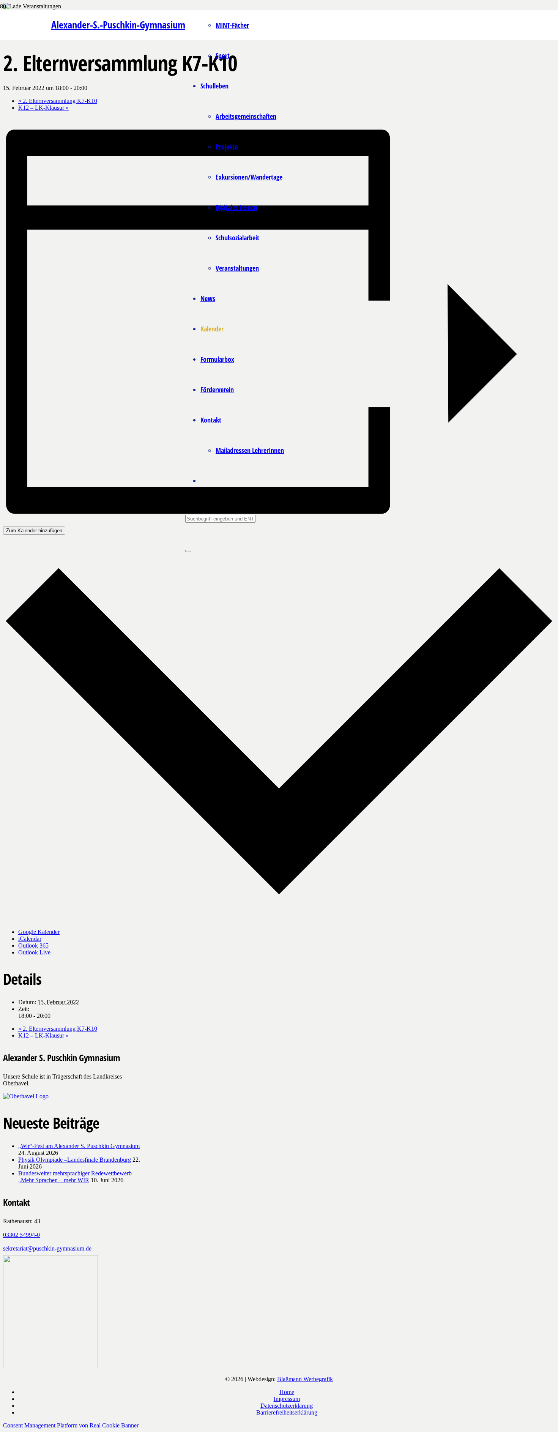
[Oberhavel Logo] (26, 1096)
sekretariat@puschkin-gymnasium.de (47, 1248)
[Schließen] (188, 551)
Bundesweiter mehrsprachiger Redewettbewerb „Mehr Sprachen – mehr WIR (75, 1176)
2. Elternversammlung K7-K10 (57, 101)
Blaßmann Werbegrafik (305, 1379)
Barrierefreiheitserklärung (286, 1412)
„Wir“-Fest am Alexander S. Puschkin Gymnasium (79, 1146)
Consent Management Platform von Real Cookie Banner (71, 1425)
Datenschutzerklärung (286, 1405)
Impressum (287, 1399)
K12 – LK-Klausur (43, 107)
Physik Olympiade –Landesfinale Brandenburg (74, 1159)
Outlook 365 (33, 945)
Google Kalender (39, 932)
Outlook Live (34, 952)
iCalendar (29, 938)
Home (286, 1392)
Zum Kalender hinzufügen (34, 530)
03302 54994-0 (21, 1235)
